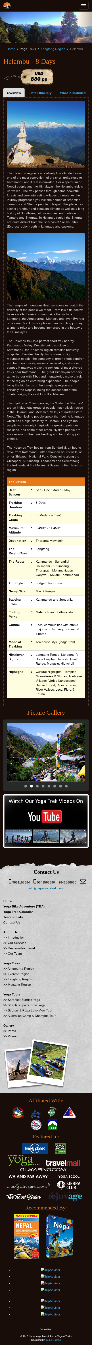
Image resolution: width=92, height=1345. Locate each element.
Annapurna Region (21, 968)
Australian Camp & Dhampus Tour (32, 1015)
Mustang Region (19, 984)
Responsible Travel (21, 948)
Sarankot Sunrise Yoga (24, 999)
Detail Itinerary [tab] (40, 93)
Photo (12, 1031)
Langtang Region (53, 49)
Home (11, 49)
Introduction (16, 937)
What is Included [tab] (73, 93)
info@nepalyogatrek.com (46, 888)
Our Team (15, 953)
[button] (7, 27)
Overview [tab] (14, 93)
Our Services (17, 943)
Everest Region (18, 974)
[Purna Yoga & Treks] (6, 4)
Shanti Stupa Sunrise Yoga (27, 1005)
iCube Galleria (53, 1340)
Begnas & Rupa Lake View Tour (30, 1010)
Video (12, 1036)
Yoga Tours (12, 994)
